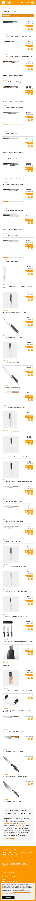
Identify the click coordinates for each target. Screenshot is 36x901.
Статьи (9, 852)
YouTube (4, 866)
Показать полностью (9, 838)
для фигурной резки (18, 825)
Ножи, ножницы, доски (8, 8)
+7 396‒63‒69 (10, 877)
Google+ (24, 863)
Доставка (23, 852)
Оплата (16, 852)
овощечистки (21, 823)
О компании (6, 854)
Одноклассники (15, 863)
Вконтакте (5, 863)
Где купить (14, 854)
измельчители (8, 823)
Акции (4, 852)
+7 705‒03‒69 (10, 881)
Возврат (30, 852)
